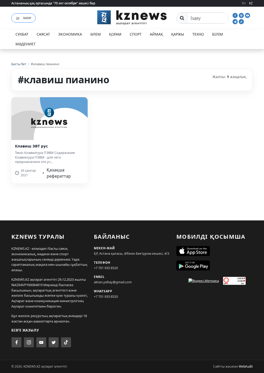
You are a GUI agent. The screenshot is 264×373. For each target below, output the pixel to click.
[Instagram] (242, 15)
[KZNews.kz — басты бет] (132, 17)
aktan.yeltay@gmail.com (113, 282)
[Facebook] (236, 15)
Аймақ (156, 34)
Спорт (136, 34)
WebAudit (246, 366)
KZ (251, 3)
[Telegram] (236, 21)
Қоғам (115, 34)
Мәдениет (25, 44)
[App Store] (214, 251)
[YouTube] (247, 15)
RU (244, 3)
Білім (217, 34)
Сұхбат (21, 34)
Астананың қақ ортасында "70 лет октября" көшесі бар (53, 3)
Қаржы (177, 34)
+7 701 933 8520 (106, 268)
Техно (198, 34)
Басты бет (18, 64)
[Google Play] (214, 265)
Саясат (43, 34)
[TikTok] (241, 21)
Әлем (95, 34)
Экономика (70, 34)
